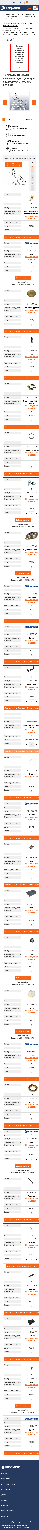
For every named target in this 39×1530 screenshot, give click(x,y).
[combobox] (19, 158)
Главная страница (10, 14)
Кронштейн (31, 684)
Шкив (32, 1008)
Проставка (31, 597)
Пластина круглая (32, 308)
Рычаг (31, 638)
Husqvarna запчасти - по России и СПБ (20, 17)
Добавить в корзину (22, 278)
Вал (31, 354)
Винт (31, 254)
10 (32, 191)
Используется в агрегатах (31, 217)
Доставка (14, 3)
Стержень (32, 815)
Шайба (31, 1055)
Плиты (31, 908)
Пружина (31, 1196)
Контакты (20, 3)
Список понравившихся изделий (25, 3)
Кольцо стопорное (31, 450)
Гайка (31, 954)
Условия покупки (7, 1511)
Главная (4, 1474)
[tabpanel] (19, 102)
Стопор (32, 774)
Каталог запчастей (27, 14)
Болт (31, 496)
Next (34, 102)
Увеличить (19, 112)
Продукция (5, 1479)
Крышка (31, 1336)
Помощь (4, 1506)
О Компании (5, 1490)
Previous (5, 102)
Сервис (4, 1500)
